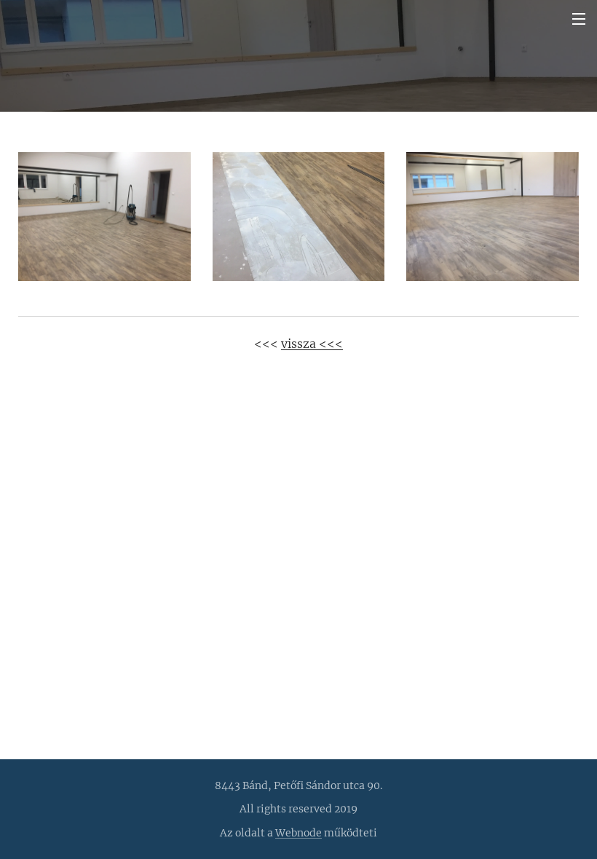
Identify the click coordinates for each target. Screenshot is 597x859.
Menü (578, 18)
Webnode (298, 832)
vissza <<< (312, 343)
